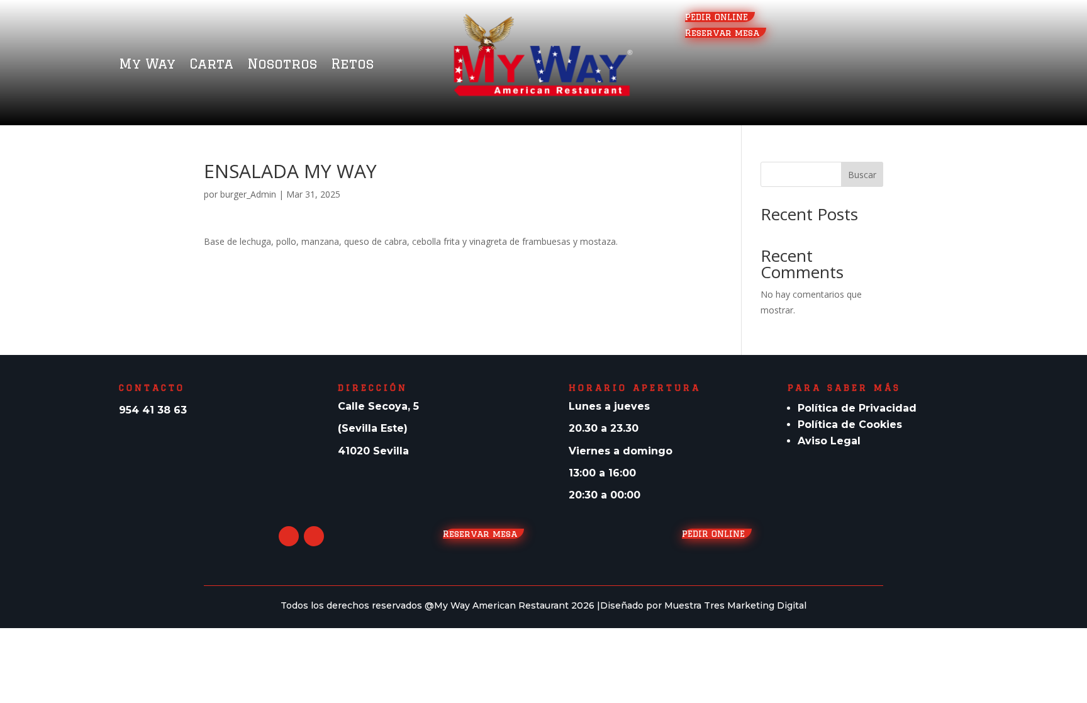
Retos (352, 65)
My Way (147, 65)
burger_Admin (248, 194)
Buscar (862, 175)
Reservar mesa (725, 33)
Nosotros (282, 65)
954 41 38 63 (153, 410)
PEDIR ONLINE (720, 17)
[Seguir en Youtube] (289, 536)
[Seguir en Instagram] (314, 536)
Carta (211, 65)
